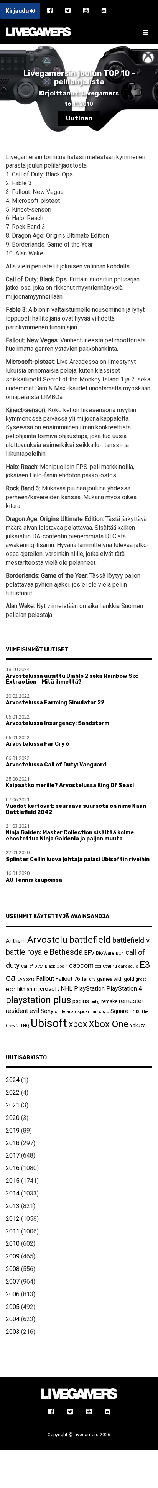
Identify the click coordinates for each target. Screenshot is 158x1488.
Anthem (16, 940)
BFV (89, 952)
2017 (13, 1155)
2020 (13, 1117)
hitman (24, 989)
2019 (13, 1130)
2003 (13, 1331)
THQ (24, 1025)
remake (109, 1001)
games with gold (115, 979)
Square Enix (125, 1011)
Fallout (45, 978)
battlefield (90, 939)
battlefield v (131, 940)
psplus (80, 1001)
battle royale (27, 952)
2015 (13, 1180)
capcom (81, 965)
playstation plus (38, 1000)
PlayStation (89, 988)
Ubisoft (49, 1023)
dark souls (128, 966)
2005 (13, 1306)
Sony (47, 1011)
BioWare (105, 953)
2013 (13, 1206)
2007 (13, 1281)
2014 (13, 1193)
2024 (13, 1080)
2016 (13, 1168)
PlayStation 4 (124, 988)
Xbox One (108, 1023)
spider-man (65, 1011)
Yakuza (138, 1025)
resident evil (22, 1010)
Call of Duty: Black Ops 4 (44, 966)
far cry (88, 979)
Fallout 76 (68, 978)
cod (98, 966)
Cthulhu (110, 966)
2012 (13, 1218)
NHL (66, 988)
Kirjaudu (18, 11)
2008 (13, 1269)
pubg (95, 1001)
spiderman (87, 1011)
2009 (13, 1256)
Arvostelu (47, 939)
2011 (13, 1231)
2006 (13, 1294)
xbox (78, 1024)
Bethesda (66, 952)
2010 (13, 1243)
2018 (13, 1143)
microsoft (46, 988)
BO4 (120, 953)
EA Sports (26, 979)
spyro (104, 1011)
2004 (13, 1319)
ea (11, 977)
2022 (13, 1092)
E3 (145, 964)
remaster (131, 1001)
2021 (13, 1105)
